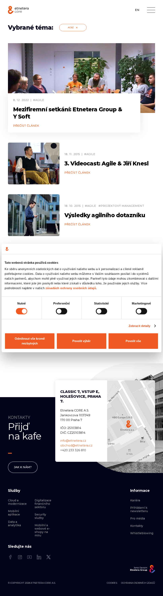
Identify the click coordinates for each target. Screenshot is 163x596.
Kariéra (135, 500)
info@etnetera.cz (73, 440)
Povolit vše (133, 341)
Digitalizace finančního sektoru (43, 504)
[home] (18, 10)
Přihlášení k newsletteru (139, 509)
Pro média (137, 518)
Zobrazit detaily (139, 326)
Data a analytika (14, 523)
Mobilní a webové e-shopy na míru (42, 530)
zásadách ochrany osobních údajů (71, 288)
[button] (151, 10)
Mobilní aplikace (14, 512)
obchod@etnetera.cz (76, 445)
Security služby (40, 516)
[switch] (61, 311)
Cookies (112, 583)
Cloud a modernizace (17, 502)
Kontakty (136, 526)
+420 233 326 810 (73, 450)
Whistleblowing (141, 533)
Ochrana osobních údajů (138, 583)
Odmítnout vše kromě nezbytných (30, 341)
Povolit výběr (81, 341)
